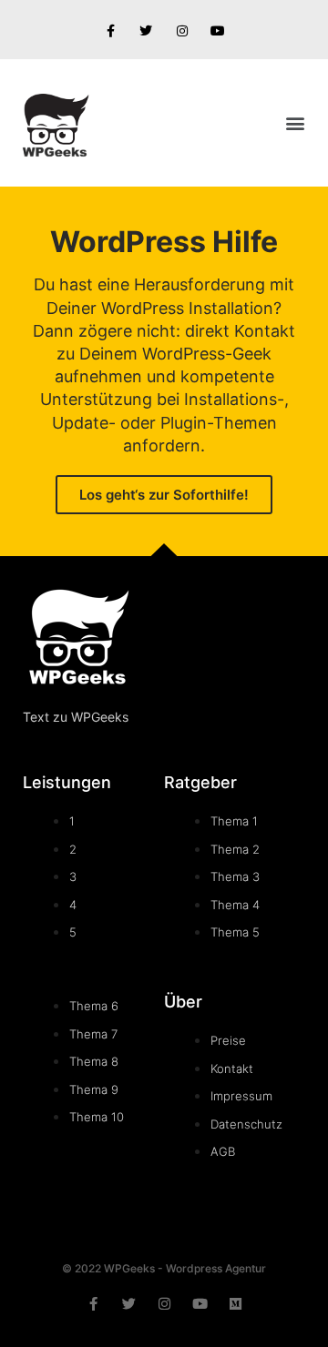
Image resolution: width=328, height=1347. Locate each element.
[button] (295, 123)
